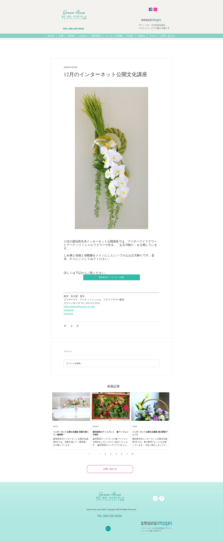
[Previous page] (94, 454)
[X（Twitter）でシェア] (71, 326)
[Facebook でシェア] (65, 326)
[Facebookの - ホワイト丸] (161, 498)
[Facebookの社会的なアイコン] (150, 9)
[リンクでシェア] (77, 326)
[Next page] (127, 454)
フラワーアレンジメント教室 (74, 18)
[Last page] (132, 454)
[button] (83, 36)
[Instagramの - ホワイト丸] (155, 498)
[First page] (89, 454)
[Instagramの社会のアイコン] (155, 9)
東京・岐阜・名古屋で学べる (74, 16)
